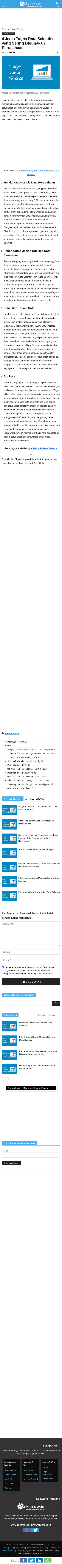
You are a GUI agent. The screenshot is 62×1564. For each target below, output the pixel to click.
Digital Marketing (47, 1473)
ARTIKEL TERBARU (34, 799)
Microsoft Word (31, 1479)
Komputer (28, 1470)
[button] (58, 3)
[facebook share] (24, 1561)
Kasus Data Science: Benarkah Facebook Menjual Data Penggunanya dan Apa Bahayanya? (38, 838)
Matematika (10, 1470)
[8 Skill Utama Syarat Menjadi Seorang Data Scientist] (9, 881)
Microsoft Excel (30, 1474)
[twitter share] (32, 1561)
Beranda (5, 29)
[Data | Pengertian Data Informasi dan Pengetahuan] (9, 824)
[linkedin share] (40, 1561)
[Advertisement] (31, 17)
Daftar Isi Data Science (45, 448)
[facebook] (27, 1530)
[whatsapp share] (47, 1561)
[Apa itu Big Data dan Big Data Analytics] (9, 853)
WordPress (48, 1478)
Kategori (41, 1015)
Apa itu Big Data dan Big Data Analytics (37, 849)
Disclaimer (20, 1547)
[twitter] (35, 1530)
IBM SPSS (9, 1483)
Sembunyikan (12, 733)
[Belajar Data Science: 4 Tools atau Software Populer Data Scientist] (9, 867)
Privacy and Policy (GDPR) (37, 1547)
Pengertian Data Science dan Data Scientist (39, 892)
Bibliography (8, 1547)
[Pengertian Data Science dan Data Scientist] (9, 896)
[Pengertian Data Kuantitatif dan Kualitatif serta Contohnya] (9, 810)
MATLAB (8, 1479)
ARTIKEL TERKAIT (13, 799)
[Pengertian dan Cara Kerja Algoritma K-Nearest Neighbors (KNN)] (9, 1055)
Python (8, 1488)
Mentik (12, 52)
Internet (46, 1467)
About (51, 1544)
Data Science (18, 29)
